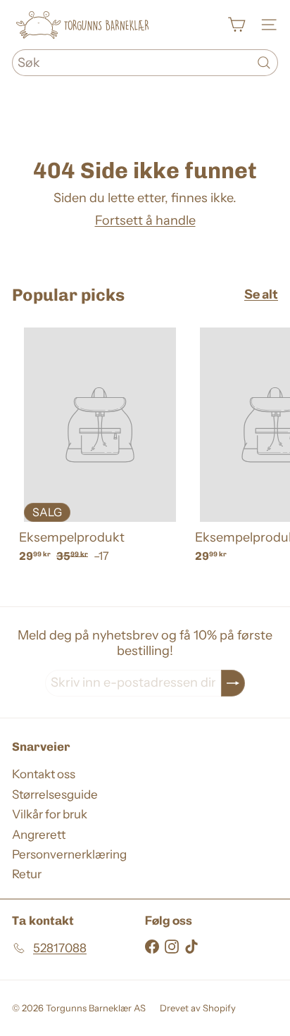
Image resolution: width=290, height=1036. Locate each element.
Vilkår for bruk (49, 814)
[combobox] (145, 62)
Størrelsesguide (55, 794)
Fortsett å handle (145, 220)
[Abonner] (233, 683)
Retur (27, 874)
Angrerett (38, 835)
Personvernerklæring (69, 854)
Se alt (261, 294)
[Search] (264, 62)
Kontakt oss (43, 774)
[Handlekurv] (236, 24)
